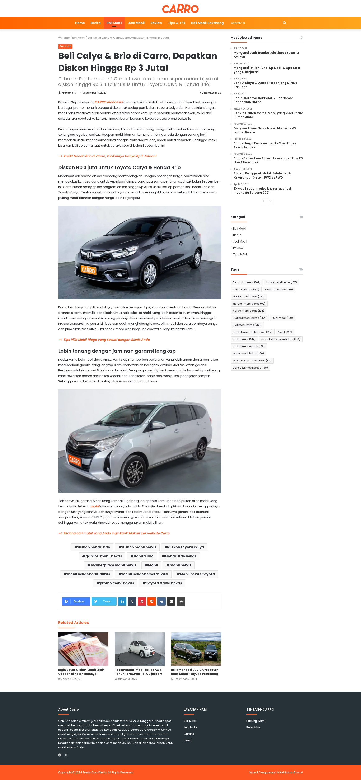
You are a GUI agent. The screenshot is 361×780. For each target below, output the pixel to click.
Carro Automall (246, 289)
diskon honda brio (94, 547)
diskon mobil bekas (139, 547)
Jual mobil (282, 318)
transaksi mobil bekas (250, 367)
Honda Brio (144, 556)
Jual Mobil (136, 23)
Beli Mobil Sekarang (207, 23)
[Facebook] (60, 755)
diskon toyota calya (186, 547)
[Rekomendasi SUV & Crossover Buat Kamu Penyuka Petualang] (196, 649)
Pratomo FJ (69, 92)
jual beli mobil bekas (250, 318)
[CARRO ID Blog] (180, 8)
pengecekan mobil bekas (252, 360)
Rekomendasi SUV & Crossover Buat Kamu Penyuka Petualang (194, 672)
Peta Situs (253, 727)
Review (156, 23)
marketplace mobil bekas (113, 565)
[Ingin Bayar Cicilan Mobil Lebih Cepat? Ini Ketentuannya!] (83, 649)
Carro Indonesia (279, 289)
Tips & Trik (176, 23)
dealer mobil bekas (248, 296)
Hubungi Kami (255, 721)
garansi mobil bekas (103, 556)
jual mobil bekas (247, 325)
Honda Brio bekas (181, 556)
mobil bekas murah (249, 346)
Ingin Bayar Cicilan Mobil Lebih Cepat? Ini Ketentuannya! (81, 672)
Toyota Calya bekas (164, 583)
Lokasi (188, 740)
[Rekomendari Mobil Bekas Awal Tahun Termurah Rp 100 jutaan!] (140, 649)
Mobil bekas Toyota (197, 574)
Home (80, 23)
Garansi (189, 734)
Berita (96, 23)
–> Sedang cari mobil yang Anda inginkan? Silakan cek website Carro (113, 533)
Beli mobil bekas (247, 282)
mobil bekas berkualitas (88, 574)
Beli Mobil (114, 23)
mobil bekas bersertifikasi (145, 574)
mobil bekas (180, 565)
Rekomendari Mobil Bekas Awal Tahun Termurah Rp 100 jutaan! (138, 672)
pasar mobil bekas (248, 353)
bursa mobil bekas (281, 282)
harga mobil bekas (248, 311)
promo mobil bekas (117, 583)
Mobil (153, 565)
